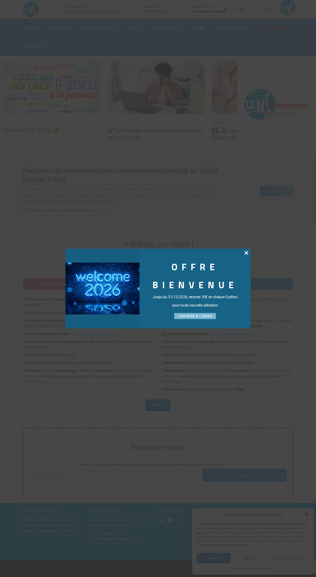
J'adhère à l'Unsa (195, 316)
